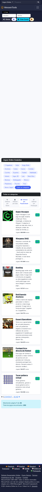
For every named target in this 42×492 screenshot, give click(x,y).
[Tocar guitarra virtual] (8, 379)
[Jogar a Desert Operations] (37, 322)
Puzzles (17, 184)
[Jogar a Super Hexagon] (37, 215)
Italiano (17, 469)
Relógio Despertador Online (10, 475)
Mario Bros (31, 176)
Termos (34, 475)
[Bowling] (8, 271)
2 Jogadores (8, 165)
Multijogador (17, 180)
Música (26, 180)
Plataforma (8, 184)
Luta (23, 176)
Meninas (7, 180)
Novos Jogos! (9, 187)
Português (37, 471)
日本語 (27, 469)
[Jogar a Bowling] (37, 270)
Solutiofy (34, 486)
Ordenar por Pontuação (34, 203)
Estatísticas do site (7, 477)
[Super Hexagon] (8, 216)
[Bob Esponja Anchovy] (8, 298)
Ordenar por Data (15, 202)
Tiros (24, 184)
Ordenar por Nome (7, 203)
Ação (17, 165)
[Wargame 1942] (8, 242)
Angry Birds (25, 165)
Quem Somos (26, 475)
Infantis (7, 176)
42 (17, 397)
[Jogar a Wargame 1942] (37, 241)
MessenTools (10, 7)
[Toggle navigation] (38, 7)
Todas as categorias (23, 187)
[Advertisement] (21, 44)
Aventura (7, 169)
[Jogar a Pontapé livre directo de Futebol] (37, 351)
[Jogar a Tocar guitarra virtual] (37, 378)
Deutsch (11, 466)
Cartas (16, 169)
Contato (25, 477)
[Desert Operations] (8, 323)
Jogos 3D (16, 176)
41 (15, 397)
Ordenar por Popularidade (24, 201)
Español (33, 466)
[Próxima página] (19, 397)
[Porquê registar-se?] (32, 19)
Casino (23, 169)
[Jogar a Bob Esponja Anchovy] (37, 297)
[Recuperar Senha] (14, 19)
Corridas (31, 169)
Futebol (24, 172)
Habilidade (33, 172)
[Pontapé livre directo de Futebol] (8, 352)
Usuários (18, 477)
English (22, 466)
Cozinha (7, 172)
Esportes (16, 172)
